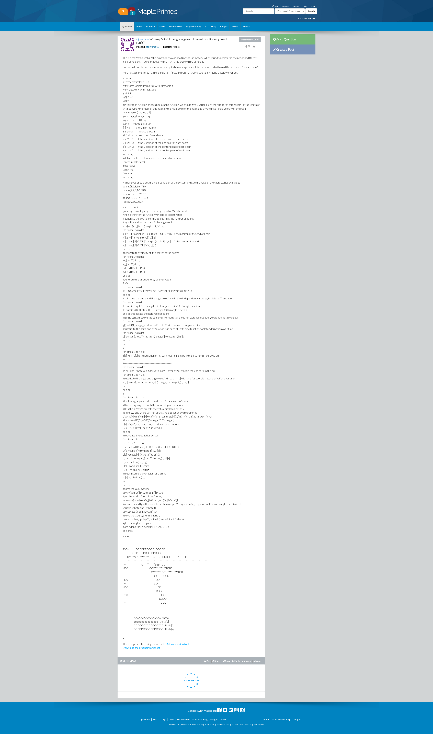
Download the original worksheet (141, 647)
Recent (235, 26)
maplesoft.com (223, 724)
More (245, 26)
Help (305, 6)
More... (258, 661)
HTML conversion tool (176, 644)
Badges (223, 26)
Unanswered (175, 26)
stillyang (151, 46)
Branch (217, 661)
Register (285, 6)
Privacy (248, 724)
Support (296, 6)
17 (157, 46)
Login (276, 6)
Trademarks (258, 724)
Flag (208, 661)
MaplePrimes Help (281, 719)
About (313, 6)
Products (150, 26)
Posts (139, 26)
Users (162, 26)
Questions (127, 26)
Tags (163, 719)
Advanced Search (307, 18)
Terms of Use (237, 724)
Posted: (140, 46)
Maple (176, 46)
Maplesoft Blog (193, 26)
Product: (167, 46)
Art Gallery (210, 26)
